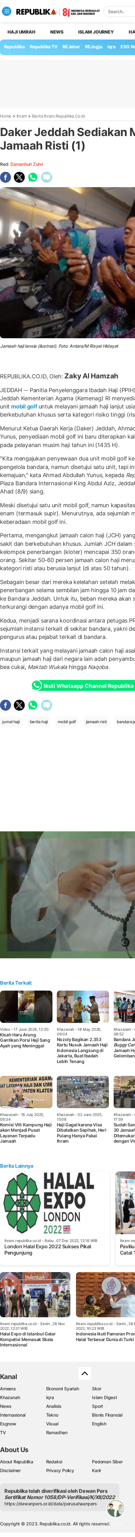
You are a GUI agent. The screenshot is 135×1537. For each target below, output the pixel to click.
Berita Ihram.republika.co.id (58, 115)
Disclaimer (10, 1470)
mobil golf (24, 406)
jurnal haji (11, 721)
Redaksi (54, 1461)
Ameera (8, 1388)
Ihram (22, 115)
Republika (14, 46)
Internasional (12, 1415)
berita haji (39, 721)
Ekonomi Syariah (62, 1388)
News (56, 31)
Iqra (50, 1397)
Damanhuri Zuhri (26, 164)
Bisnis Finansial (107, 1415)
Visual (52, 1423)
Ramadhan (57, 1432)
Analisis (54, 1406)
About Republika (16, 1461)
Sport (97, 1406)
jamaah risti (96, 721)
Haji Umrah (21, 31)
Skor (96, 1388)
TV (3, 1432)
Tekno (52, 1415)
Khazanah (10, 1397)
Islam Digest (104, 1397)
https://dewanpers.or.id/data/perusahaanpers (50, 1503)
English (99, 1423)
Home (5, 115)
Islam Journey (96, 31)
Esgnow (8, 1423)
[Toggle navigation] (6, 11)
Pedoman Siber (107, 1461)
